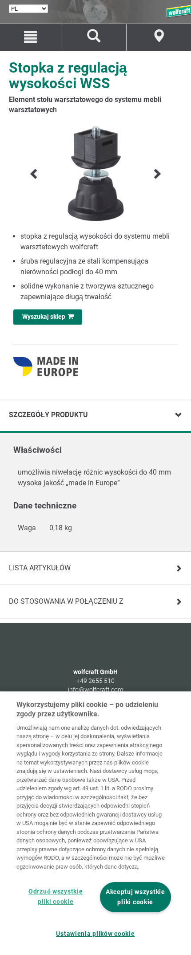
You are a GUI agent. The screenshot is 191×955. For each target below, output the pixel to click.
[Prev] (34, 174)
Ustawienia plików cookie (95, 934)
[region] (95, 823)
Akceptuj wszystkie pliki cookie (135, 897)
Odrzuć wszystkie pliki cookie (55, 897)
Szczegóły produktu (48, 414)
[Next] (156, 174)
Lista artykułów (40, 568)
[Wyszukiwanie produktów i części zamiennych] (93, 37)
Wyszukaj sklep (45, 317)
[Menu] (30, 37)
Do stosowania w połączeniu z (66, 601)
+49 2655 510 (95, 680)
